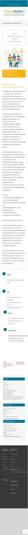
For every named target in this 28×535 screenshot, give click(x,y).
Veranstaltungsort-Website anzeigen (12, 436)
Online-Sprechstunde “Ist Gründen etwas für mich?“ (8, 364)
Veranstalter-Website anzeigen (10, 418)
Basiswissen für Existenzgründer (11, 397)
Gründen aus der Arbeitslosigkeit (19, 363)
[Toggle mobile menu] (25, 18)
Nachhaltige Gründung (16, 398)
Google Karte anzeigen (9, 430)
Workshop (10, 392)
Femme (5, 392)
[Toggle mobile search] (22, 18)
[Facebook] (11, 503)
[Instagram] (15, 503)
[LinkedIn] (13, 503)
